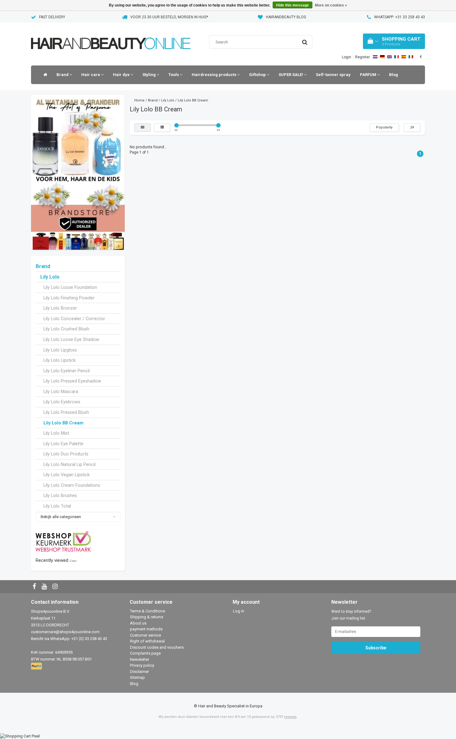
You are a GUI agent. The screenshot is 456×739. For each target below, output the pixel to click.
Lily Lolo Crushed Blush (66, 328)
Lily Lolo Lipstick (59, 360)
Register (362, 57)
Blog (393, 74)
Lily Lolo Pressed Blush (66, 412)
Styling (149, 74)
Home (139, 100)
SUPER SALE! (291, 74)
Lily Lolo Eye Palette (63, 443)
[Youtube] (45, 586)
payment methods (146, 629)
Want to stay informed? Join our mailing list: (351, 614)
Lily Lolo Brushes (60, 495)
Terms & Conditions (147, 611)
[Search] (304, 42)
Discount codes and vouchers (157, 647)
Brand (62, 74)
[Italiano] (411, 56)
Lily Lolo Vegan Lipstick (66, 474)
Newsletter (139, 659)
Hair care (91, 74)
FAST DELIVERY (52, 17)
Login (346, 57)
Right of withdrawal (147, 641)
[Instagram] (55, 586)
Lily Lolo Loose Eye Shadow (71, 339)
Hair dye (122, 74)
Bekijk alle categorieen (61, 516)
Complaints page (145, 653)
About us (138, 623)
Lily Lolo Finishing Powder (69, 297)
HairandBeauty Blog (286, 17)
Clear (73, 560)
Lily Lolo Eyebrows (61, 401)
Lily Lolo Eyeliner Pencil (66, 370)
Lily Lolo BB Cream (63, 422)
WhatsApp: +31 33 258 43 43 (399, 17)
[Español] (403, 56)
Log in (238, 611)
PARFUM (368, 74)
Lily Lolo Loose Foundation (70, 287)
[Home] (44, 74)
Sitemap (137, 677)
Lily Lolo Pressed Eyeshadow (72, 380)
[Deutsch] (382, 56)
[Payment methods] (37, 666)
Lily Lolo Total (57, 506)
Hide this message (292, 5)
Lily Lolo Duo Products (65, 453)
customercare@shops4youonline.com (65, 631)
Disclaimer (139, 671)
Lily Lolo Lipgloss (60, 349)
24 (412, 127)
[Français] (396, 56)
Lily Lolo (50, 277)
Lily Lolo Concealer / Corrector (74, 318)
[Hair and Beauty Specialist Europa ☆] (110, 35)
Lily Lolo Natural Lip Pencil (69, 464)
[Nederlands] (375, 56)
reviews (290, 717)
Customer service (145, 635)
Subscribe (375, 647)
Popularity (384, 127)
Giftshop (258, 74)
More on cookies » (331, 5)
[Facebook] (35, 586)
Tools (174, 74)
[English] (389, 56)
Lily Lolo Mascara (60, 391)
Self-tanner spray (333, 74)
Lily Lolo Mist (56, 433)
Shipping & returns (146, 617)
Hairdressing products (214, 74)
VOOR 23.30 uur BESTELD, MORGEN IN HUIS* (169, 17)
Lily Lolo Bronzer (60, 308)
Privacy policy (142, 665)
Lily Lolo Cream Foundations (71, 485)
